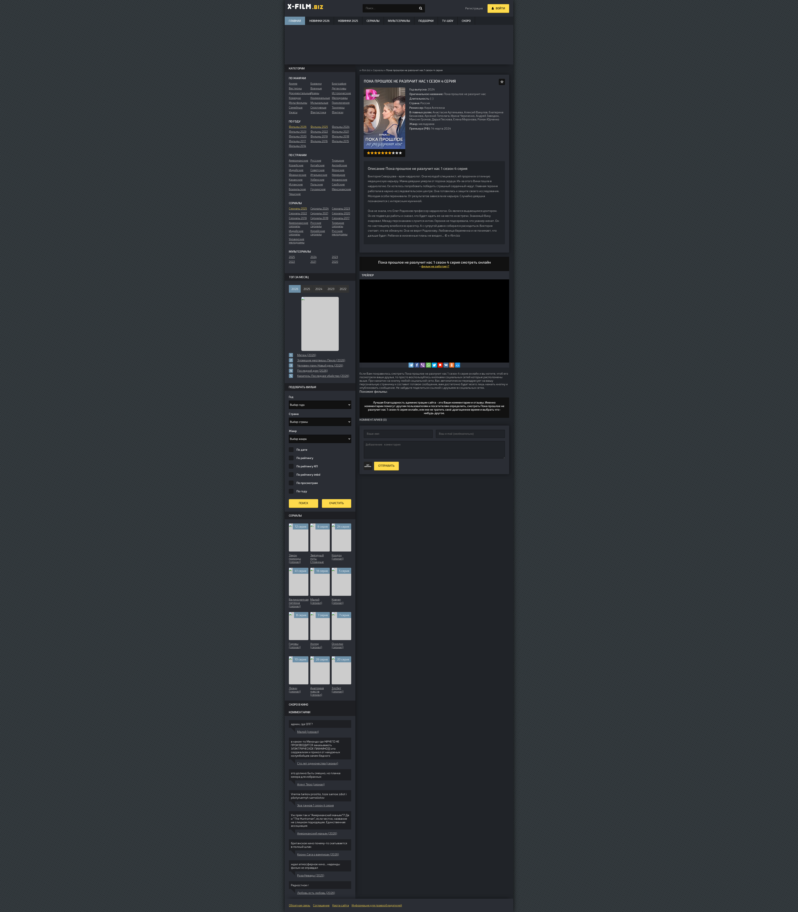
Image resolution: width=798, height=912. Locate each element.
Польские (316, 184)
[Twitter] (434, 365)
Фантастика (318, 112)
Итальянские (318, 174)
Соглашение (321, 905)
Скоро (466, 20)
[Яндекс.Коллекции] (440, 365)
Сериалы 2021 (319, 213)
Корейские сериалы (317, 232)
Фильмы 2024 (341, 126)
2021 (313, 261)
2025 (292, 257)
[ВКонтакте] (445, 365)
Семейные (296, 107)
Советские (317, 170)
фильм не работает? (435, 266)
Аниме (293, 83)
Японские (338, 170)
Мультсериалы (399, 20)
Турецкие (338, 160)
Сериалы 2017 (341, 218)
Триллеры (338, 107)
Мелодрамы (340, 98)
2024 (313, 257)
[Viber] (422, 365)
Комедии (295, 98)
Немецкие (338, 174)
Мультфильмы (298, 102)
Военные (316, 88)
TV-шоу (447, 20)
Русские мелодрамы (339, 232)
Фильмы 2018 (340, 136)
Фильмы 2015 (340, 141)
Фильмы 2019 (319, 136)
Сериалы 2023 (341, 208)
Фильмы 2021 (340, 131)
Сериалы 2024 (319, 208)
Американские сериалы (298, 224)
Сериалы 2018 (319, 218)
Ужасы (293, 112)
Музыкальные (319, 102)
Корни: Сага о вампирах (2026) (318, 854)
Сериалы (373, 20)
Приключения (341, 102)
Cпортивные (318, 107)
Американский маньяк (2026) (317, 833)
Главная (295, 20)
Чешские (295, 194)
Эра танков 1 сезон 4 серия (315, 805)
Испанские (296, 184)
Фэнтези (337, 112)
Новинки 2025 (348, 20)
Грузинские (318, 189)
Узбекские (317, 179)
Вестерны (295, 88)
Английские (339, 165)
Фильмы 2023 (297, 131)
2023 (335, 257)
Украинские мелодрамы (296, 240)
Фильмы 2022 (319, 131)
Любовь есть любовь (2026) (316, 893)
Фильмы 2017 (297, 141)
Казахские (296, 179)
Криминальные (320, 98)
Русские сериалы (316, 224)
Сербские (338, 184)
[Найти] (421, 8)
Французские (297, 174)
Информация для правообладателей (377, 905)
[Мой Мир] (457, 365)
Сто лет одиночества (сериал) (317, 763)
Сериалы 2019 (298, 218)
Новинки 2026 (319, 20)
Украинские (339, 179)
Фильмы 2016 (319, 141)
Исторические (341, 93)
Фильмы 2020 (298, 136)
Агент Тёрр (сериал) (311, 784)
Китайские (317, 165)
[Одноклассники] (451, 365)
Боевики (316, 83)
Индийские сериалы (296, 232)
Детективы (339, 88)
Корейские (296, 165)
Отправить (386, 465)
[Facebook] (416, 365)
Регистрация (474, 8)
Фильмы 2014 (297, 146)
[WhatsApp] (428, 365)
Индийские (296, 170)
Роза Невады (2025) (310, 875)
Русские (315, 160)
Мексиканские (341, 189)
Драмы (314, 93)
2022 (292, 261)
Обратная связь (299, 905)
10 (400, 153)
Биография (339, 83)
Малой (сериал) (308, 731)
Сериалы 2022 (298, 213)
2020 (335, 261)
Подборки (426, 20)
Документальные (298, 93)
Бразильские (297, 189)
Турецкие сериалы (338, 224)
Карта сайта (340, 905)
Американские (298, 160)
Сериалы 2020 (341, 213)
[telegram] (411, 365)
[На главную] (305, 8)
